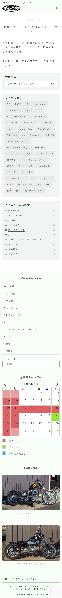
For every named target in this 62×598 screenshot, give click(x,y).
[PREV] (5, 384)
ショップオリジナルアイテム (34, 159)
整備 (48, 184)
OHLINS (50, 135)
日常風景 (31, 254)
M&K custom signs (16, 135)
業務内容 (35, 586)
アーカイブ (9, 359)
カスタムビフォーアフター (19, 153)
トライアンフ (43, 166)
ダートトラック (25, 166)
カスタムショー (31, 225)
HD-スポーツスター (16, 116)
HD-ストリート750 (33, 110)
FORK (18, 104)
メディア (31, 244)
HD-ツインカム (29, 122)
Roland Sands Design (18, 147)
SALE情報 (31, 210)
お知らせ (31, 220)
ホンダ (34, 178)
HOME (5, 579)
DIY (9, 104)
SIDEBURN (38, 147)
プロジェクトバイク (16, 178)
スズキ (10, 166)
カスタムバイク (31, 229)
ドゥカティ (12, 172)
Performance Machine (18, 141)
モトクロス (46, 178)
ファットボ (27, 172)
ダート (31, 234)
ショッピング (24, 589)
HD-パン (11, 128)
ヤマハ (10, 184)
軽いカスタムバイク (34, 190)
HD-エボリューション (35, 104)
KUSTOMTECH (44, 128)
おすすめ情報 (31, 215)
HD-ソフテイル (37, 116)
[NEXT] (57, 384)
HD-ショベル (13, 110)
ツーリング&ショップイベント (31, 239)
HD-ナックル (47, 122)
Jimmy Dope (26, 128)
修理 (39, 184)
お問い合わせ (40, 589)
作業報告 (31, 249)
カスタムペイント (45, 153)
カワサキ (11, 159)
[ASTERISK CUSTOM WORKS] (11, 8)
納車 (9, 190)
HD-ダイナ (12, 122)
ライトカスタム (25, 184)
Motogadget (35, 135)
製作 (18, 190)
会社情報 (23, 586)
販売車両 (47, 586)
